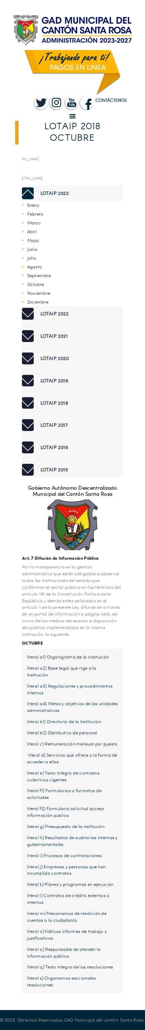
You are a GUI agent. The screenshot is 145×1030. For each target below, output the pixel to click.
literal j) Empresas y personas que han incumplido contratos (66, 870)
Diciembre (38, 302)
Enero (33, 205)
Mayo (33, 240)
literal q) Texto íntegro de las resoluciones (70, 967)
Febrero (35, 214)
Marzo (34, 223)
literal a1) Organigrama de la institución (68, 657)
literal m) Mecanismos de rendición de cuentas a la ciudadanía (67, 916)
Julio (31, 258)
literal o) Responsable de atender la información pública (64, 952)
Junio (32, 249)
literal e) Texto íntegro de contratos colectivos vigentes (63, 776)
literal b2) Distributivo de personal (62, 733)
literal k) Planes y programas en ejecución (70, 884)
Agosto (34, 267)
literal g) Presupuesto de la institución (66, 826)
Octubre (35, 284)
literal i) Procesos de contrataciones (64, 855)
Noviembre (39, 293)
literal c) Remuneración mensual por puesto (72, 744)
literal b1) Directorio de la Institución (64, 721)
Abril (32, 231)
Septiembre (39, 275)
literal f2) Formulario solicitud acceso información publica (66, 811)
